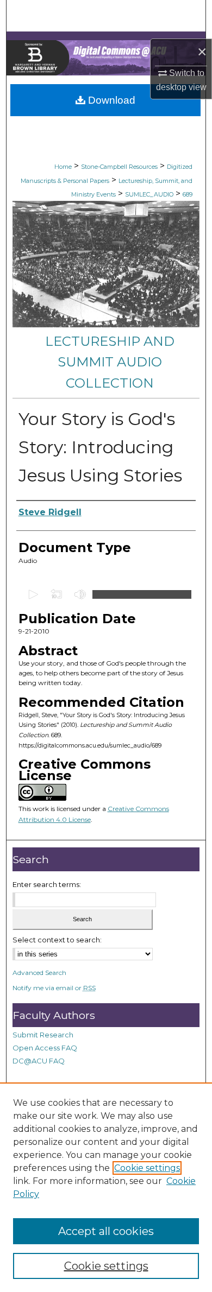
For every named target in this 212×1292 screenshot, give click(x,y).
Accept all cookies (106, 1231)
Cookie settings (147, 1168)
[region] (106, 1187)
